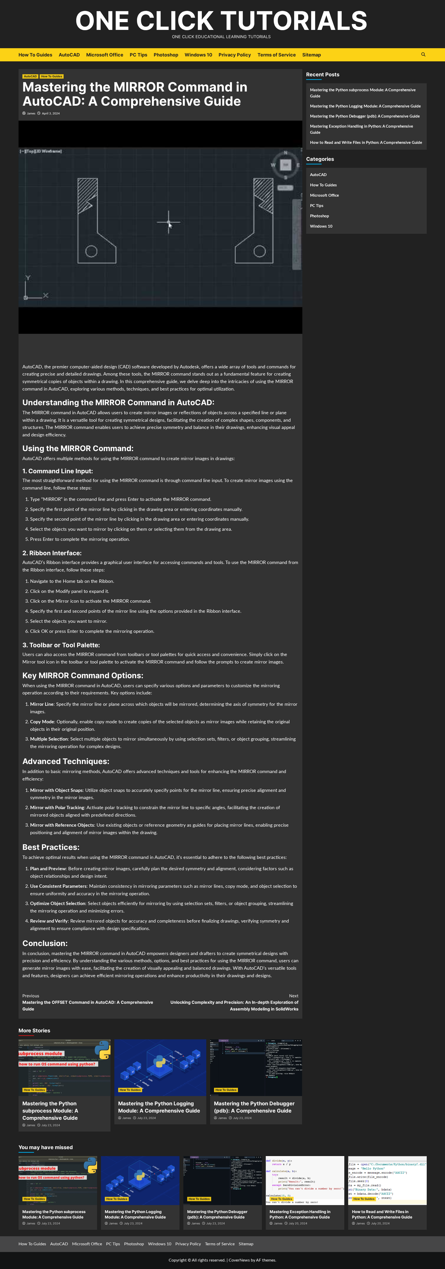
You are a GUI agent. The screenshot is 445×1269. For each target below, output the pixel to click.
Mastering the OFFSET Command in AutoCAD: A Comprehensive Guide (87, 1002)
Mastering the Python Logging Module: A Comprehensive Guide (365, 106)
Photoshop (166, 54)
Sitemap (311, 54)
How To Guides (35, 54)
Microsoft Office (104, 54)
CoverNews (239, 1260)
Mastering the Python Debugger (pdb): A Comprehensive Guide (365, 116)
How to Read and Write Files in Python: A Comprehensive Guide (366, 143)
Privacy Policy (235, 54)
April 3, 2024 (51, 113)
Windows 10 (198, 54)
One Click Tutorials (221, 20)
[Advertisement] (160, 349)
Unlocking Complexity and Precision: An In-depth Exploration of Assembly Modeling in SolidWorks (234, 1002)
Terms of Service (277, 54)
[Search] (423, 54)
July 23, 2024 (50, 1125)
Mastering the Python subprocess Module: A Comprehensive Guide (50, 1110)
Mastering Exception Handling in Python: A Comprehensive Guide (361, 130)
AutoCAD (69, 54)
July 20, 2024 (298, 1223)
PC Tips (138, 54)
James (31, 113)
